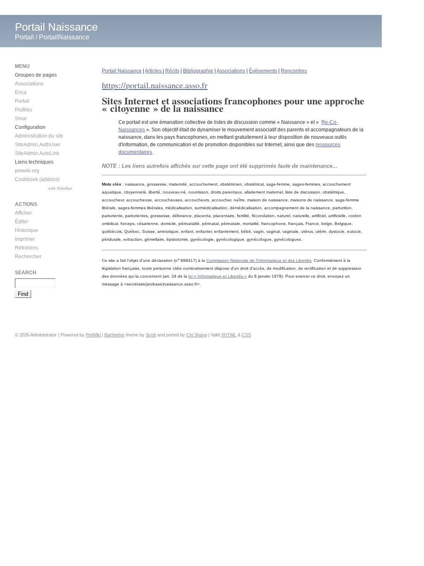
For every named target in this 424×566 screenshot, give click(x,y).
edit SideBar (60, 188)
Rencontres (294, 71)
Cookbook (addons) (37, 179)
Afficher (23, 213)
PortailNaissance (64, 37)
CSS (246, 334)
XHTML (228, 334)
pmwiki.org (27, 171)
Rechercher (28, 256)
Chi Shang (196, 334)
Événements (263, 71)
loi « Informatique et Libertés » (217, 276)
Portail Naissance (56, 27)
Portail (24, 37)
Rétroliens (26, 248)
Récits (172, 71)
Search (25, 273)
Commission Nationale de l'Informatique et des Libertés (258, 260)
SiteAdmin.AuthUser (37, 145)
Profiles (23, 110)
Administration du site (39, 136)
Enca (20, 92)
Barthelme (114, 334)
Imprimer (25, 239)
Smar (21, 118)
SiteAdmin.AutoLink (37, 153)
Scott (151, 334)
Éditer (21, 222)
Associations (231, 71)
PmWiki (93, 334)
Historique (26, 230)
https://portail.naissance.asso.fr (154, 85)
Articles (154, 71)
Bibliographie (198, 71)
